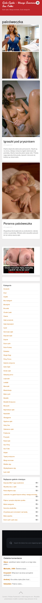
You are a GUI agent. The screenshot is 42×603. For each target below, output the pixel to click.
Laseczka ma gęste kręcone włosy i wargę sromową (20, 494)
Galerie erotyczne (9, 363)
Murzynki (6, 406)
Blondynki (6, 304)
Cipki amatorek (8, 320)
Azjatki (5, 297)
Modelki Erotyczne (9, 402)
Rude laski (6, 441)
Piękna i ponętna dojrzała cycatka (14, 500)
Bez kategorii (7, 300)
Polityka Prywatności (14, 597)
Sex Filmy (6, 445)
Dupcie (5, 339)
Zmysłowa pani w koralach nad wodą (15, 512)
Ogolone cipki (7, 421)
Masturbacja (7, 390)
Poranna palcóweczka (17, 223)
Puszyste (6, 437)
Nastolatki (6, 413)
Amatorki (6, 289)
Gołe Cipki (6, 367)
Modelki (5, 398)
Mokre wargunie (8, 504)
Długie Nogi (7, 355)
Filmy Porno (7, 359)
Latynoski (6, 378)
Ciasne (5, 316)
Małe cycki (6, 394)
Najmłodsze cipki (8, 410)
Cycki (5, 328)
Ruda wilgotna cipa (9, 490)
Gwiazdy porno (8, 374)
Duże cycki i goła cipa (10, 520)
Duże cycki (6, 343)
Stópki (5, 452)
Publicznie (6, 433)
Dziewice (6, 351)
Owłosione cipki (8, 429)
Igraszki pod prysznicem (19, 141)
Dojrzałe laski (7, 336)
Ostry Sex (6, 425)
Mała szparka (7, 516)
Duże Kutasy (7, 347)
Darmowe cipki (8, 332)
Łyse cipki (6, 472)
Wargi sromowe (8, 460)
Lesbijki (5, 382)
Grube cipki (7, 371)
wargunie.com (29, 597)
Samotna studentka (9, 508)
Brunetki (6, 308)
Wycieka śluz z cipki (9, 487)
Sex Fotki (6, 449)
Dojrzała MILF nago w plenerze (13, 483)
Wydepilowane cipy (9, 468)
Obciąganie (7, 417)
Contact (4, 597)
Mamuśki (6, 386)
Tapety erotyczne (9, 456)
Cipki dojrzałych (8, 324)
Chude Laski (7, 312)
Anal (4, 293)
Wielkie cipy (7, 464)
